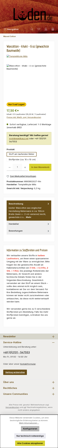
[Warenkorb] (52, 29)
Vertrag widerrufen (15, 372)
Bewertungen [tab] (16, 231)
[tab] (29, 210)
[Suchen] (31, 29)
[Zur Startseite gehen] (29, 15)
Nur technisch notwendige (30, 436)
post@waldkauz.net (19, 138)
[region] (29, 82)
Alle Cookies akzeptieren (30, 443)
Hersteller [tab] (14, 224)
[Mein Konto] (45, 29)
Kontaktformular (28, 364)
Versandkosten (12, 407)
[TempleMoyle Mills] (29, 56)
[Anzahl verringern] (10, 167)
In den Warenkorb (40, 167)
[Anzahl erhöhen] (25, 167)
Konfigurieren (30, 428)
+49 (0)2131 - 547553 (16, 352)
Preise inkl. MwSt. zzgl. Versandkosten (24, 117)
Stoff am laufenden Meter (21, 154)
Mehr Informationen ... (29, 423)
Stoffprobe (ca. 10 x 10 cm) (22, 159)
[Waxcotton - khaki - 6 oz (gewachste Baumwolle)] (29, 82)
